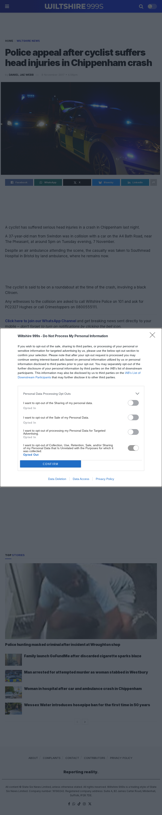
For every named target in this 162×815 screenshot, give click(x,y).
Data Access (81, 479)
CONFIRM (50, 464)
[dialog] (81, 407)
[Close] (154, 336)
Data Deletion (57, 479)
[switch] (133, 403)
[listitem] (81, 393)
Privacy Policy (105, 479)
